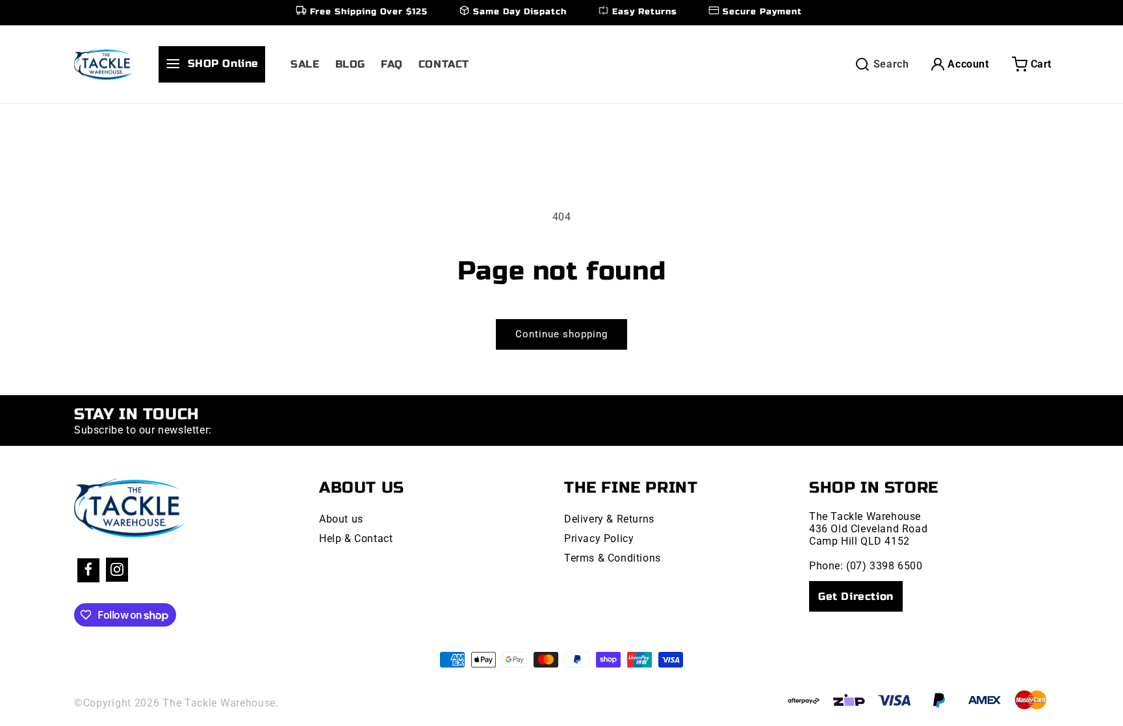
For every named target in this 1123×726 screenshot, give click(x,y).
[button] (217, 64)
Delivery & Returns (609, 519)
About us (341, 519)
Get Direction (856, 596)
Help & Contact (356, 538)
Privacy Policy (599, 538)
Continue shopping (561, 334)
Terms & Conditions (612, 558)
